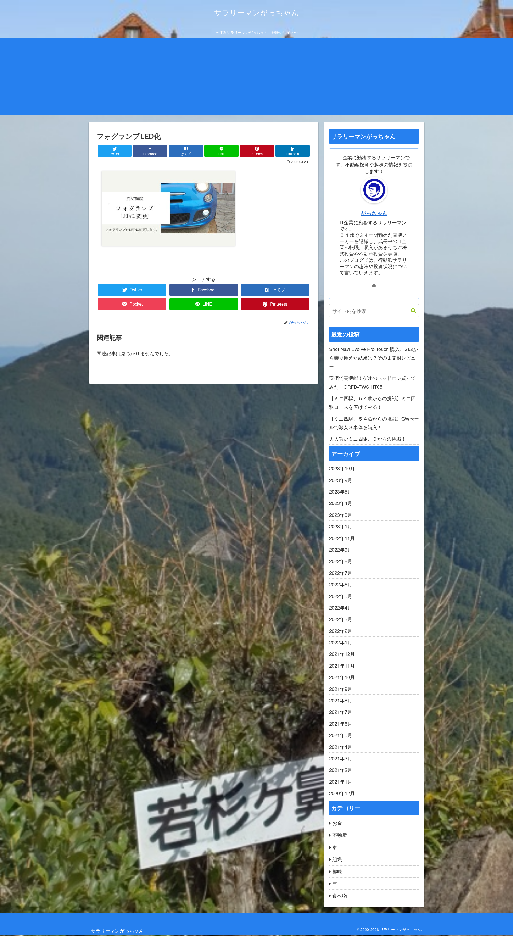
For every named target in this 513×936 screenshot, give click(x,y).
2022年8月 (340, 560)
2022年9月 (340, 549)
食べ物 (339, 895)
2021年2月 (340, 769)
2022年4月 (340, 607)
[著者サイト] (374, 285)
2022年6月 (340, 584)
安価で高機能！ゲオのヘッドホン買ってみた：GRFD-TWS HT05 (372, 382)
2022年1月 (340, 642)
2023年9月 (340, 479)
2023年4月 (340, 502)
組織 (337, 859)
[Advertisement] (256, 78)
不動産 (339, 834)
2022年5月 (340, 595)
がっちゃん (374, 213)
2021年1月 (340, 781)
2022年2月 (340, 630)
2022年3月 (340, 618)
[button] (410, 310)
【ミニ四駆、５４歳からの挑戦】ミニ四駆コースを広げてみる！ (372, 402)
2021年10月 (342, 676)
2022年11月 (342, 537)
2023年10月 (342, 468)
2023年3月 (340, 514)
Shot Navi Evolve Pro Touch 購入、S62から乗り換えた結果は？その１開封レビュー (373, 357)
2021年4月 (340, 746)
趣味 (337, 871)
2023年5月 (340, 491)
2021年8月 (340, 700)
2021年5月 (340, 734)
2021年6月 (340, 723)
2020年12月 (342, 792)
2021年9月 (340, 688)
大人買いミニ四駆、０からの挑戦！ (367, 438)
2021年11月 (342, 665)
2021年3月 (340, 758)
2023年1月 (340, 526)
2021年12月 (342, 653)
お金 (337, 822)
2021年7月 (340, 711)
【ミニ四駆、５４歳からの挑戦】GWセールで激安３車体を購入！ (374, 422)
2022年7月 (340, 572)
